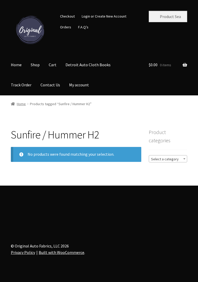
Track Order (21, 84)
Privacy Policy (23, 252)
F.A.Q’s (83, 27)
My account (79, 84)
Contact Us (50, 84)
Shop (35, 64)
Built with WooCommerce (61, 252)
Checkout (67, 16)
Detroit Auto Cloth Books (88, 64)
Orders (65, 27)
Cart (52, 64)
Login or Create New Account (104, 16)
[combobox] (168, 158)
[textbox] (168, 159)
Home (16, 64)
